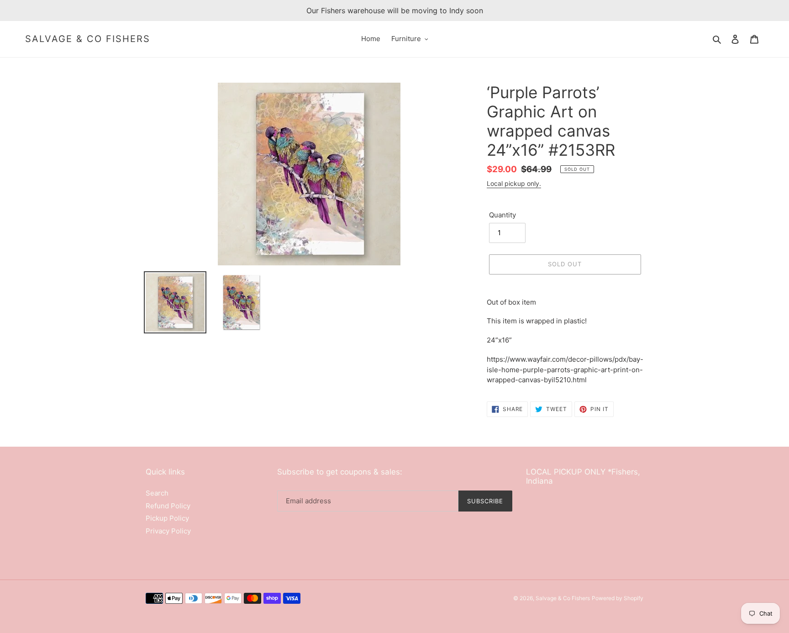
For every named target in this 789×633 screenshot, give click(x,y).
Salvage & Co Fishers (87, 38)
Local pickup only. (514, 183)
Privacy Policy (168, 531)
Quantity (502, 215)
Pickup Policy (167, 518)
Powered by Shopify (617, 598)
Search (157, 493)
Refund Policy (168, 505)
